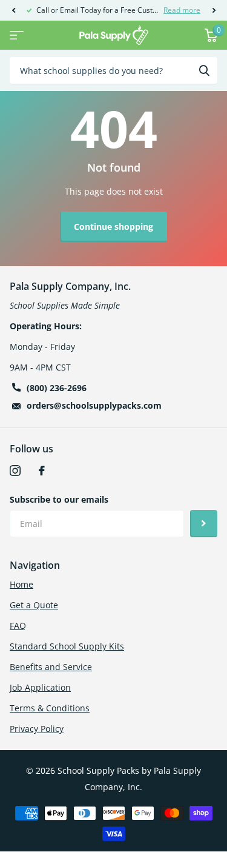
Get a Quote (34, 605)
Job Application (40, 687)
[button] (13, 10)
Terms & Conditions (50, 708)
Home (21, 584)
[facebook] (42, 470)
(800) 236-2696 (57, 388)
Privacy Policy (37, 728)
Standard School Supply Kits (67, 646)
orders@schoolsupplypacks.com (94, 405)
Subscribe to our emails (59, 499)
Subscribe (203, 523)
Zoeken (204, 70)
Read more (181, 10)
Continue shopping (113, 226)
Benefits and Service (51, 667)
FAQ (18, 625)
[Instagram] (15, 470)
